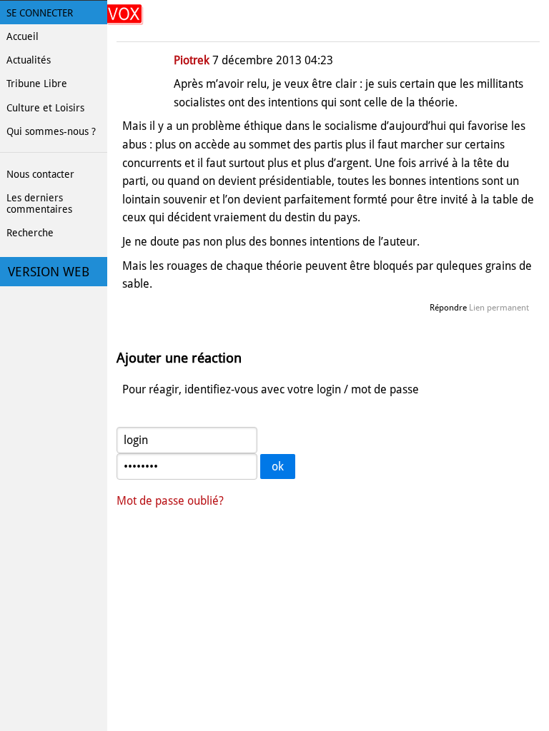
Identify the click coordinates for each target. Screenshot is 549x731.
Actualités (28, 60)
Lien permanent (499, 308)
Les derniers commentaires (39, 203)
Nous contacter (40, 174)
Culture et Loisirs (45, 108)
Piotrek (191, 60)
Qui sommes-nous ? (51, 131)
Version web (48, 272)
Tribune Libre (36, 83)
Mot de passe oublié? (170, 501)
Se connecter (39, 13)
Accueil (22, 36)
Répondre (448, 308)
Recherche (30, 232)
